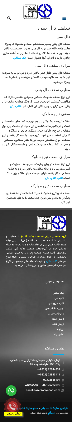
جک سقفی (19, 58)
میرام (51, 412)
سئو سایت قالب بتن (26, 408)
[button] (64, 18)
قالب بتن (15, 106)
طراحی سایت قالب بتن (54, 408)
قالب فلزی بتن (54, 178)
